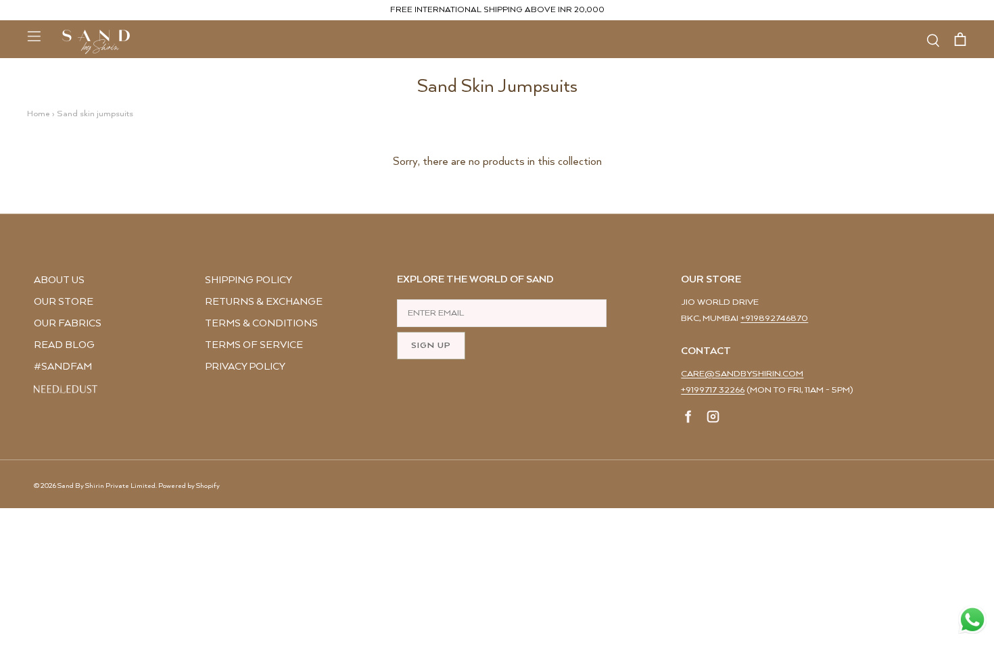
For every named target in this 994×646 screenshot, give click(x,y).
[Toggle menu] (34, 36)
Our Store (63, 301)
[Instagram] (713, 419)
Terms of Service (254, 345)
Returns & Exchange (264, 301)
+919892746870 (774, 319)
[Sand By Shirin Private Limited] (96, 42)
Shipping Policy (248, 280)
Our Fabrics (67, 323)
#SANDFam (63, 366)
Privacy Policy (245, 366)
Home (38, 114)
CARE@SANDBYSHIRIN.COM (742, 374)
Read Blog (64, 345)
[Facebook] (688, 419)
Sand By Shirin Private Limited (106, 486)
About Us (59, 280)
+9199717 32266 (712, 390)
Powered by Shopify (189, 486)
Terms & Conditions (261, 323)
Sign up (431, 346)
